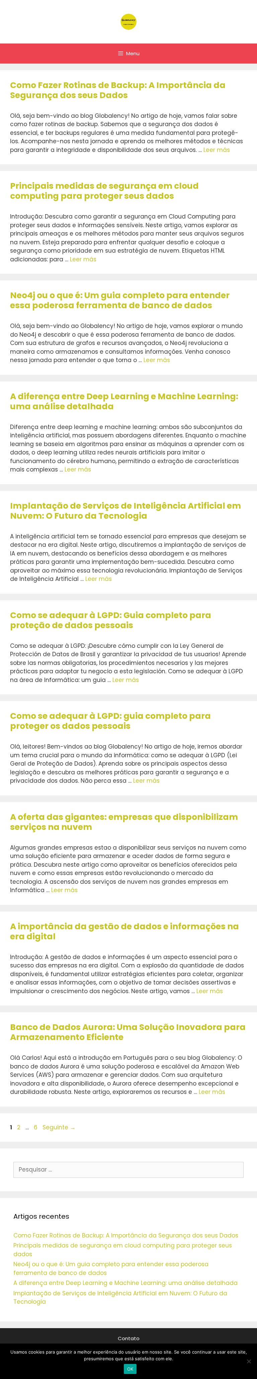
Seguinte (59, 1127)
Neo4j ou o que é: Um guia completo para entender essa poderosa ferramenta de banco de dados (120, 300)
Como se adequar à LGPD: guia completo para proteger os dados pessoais (110, 721)
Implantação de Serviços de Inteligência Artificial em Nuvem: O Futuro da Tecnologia (125, 511)
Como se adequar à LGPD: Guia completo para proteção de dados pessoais (110, 620)
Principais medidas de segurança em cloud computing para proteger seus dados (104, 191)
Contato (129, 1338)
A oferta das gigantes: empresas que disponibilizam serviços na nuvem (124, 822)
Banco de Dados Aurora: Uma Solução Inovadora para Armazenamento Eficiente (128, 1032)
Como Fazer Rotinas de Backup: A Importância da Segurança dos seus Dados (118, 90)
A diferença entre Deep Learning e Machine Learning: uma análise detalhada (124, 401)
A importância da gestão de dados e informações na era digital (124, 931)
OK (130, 1369)
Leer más (216, 150)
